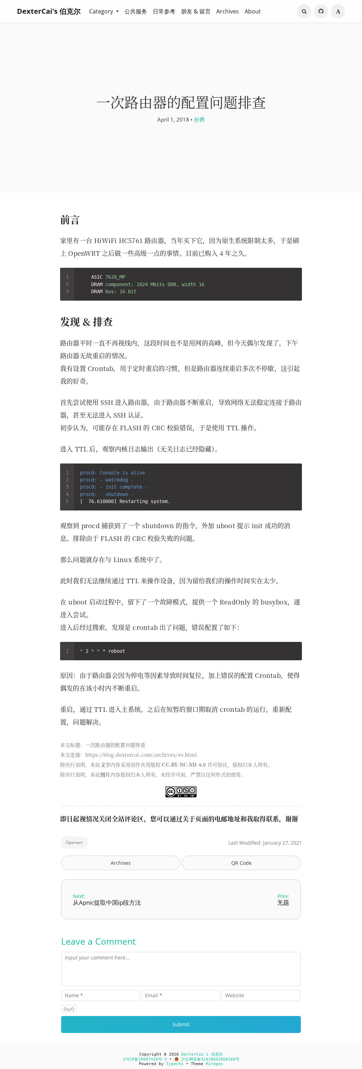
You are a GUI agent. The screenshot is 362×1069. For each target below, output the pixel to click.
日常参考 (164, 11)
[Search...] (304, 11)
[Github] (321, 11)
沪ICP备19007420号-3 (145, 1059)
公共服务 (135, 11)
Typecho (174, 1064)
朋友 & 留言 (196, 11)
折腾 (199, 119)
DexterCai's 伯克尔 (49, 11)
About (253, 11)
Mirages (214, 1064)
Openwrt (74, 842)
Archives (227, 11)
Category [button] (102, 11)
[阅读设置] (338, 11)
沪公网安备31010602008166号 (209, 1059)
